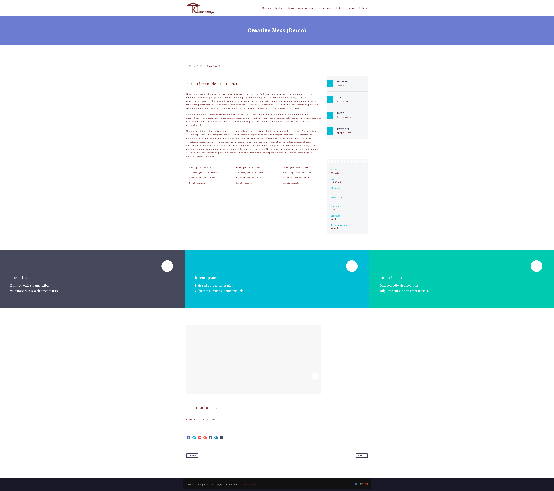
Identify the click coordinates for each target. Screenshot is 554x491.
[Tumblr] (210, 437)
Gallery (290, 7)
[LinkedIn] (216, 437)
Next (361, 455)
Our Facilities (324, 7)
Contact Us (363, 7)
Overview (266, 7)
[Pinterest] (205, 437)
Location (279, 7)
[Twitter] (194, 437)
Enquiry (350, 7)
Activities (338, 7)
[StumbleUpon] (221, 437)
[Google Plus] (199, 437)
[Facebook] (188, 437)
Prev (193, 455)
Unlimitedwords (248, 484)
